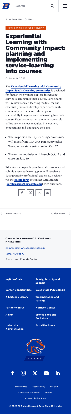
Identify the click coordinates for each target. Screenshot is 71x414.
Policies (49, 392)
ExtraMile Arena (45, 325)
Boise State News (15, 19)
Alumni (10, 314)
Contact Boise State (35, 398)
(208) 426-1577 (15, 253)
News (31, 19)
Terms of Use (20, 386)
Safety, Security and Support (48, 281)
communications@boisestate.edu (25, 248)
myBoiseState (14, 279)
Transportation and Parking (47, 299)
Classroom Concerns (29, 392)
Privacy (54, 386)
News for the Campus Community (26, 28)
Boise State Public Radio (50, 290)
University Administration (15, 327)
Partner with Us (15, 307)
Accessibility (38, 386)
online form (21, 179)
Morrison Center (45, 307)
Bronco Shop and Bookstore (46, 316)
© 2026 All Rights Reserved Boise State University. (35, 406)
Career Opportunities (19, 290)
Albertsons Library (17, 297)
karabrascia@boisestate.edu (24, 183)
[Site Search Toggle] (52, 6)
